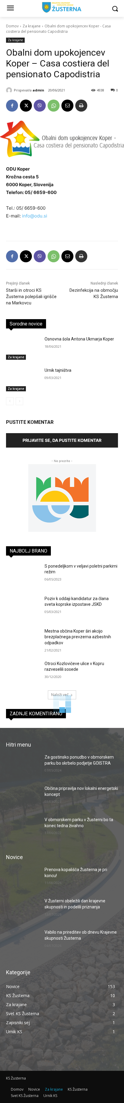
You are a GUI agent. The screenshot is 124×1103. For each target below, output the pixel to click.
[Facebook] (12, 106)
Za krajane (32, 26)
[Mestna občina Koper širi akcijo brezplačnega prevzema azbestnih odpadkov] (23, 640)
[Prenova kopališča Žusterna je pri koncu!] (23, 878)
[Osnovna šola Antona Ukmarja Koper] (23, 348)
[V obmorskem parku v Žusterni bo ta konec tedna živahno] (23, 828)
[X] (26, 106)
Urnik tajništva (58, 370)
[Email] (67, 106)
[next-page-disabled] (19, 401)
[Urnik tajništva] (23, 379)
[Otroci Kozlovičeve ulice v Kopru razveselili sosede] (23, 672)
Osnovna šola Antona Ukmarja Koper (79, 339)
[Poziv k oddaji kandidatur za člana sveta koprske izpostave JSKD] (23, 607)
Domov (12, 26)
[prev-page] (10, 401)
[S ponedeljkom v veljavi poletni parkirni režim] (23, 575)
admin (38, 90)
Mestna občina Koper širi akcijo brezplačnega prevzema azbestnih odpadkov (78, 637)
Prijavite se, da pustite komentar (62, 440)
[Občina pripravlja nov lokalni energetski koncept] (23, 797)
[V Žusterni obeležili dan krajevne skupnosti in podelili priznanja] (23, 910)
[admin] (10, 90)
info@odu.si (34, 216)
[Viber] (40, 106)
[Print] (81, 106)
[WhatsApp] (54, 106)
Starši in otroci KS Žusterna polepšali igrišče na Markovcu (31, 297)
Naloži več (60, 694)
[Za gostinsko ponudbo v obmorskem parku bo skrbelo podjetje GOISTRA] (23, 766)
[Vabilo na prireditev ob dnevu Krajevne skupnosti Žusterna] (23, 941)
